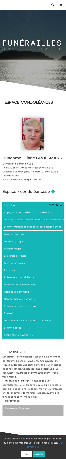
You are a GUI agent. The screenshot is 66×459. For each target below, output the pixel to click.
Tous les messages (14, 263)
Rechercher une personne (18, 334)
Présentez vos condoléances (20, 277)
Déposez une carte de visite (19, 299)
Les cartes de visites (15, 255)
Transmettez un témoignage (20, 284)
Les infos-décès (12, 327)
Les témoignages (13, 241)
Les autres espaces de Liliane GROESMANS (28, 320)
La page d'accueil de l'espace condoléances (28, 212)
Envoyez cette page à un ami (20, 306)
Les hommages (12, 248)
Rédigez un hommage (16, 291)
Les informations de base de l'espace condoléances (32, 226)
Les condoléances (14, 234)
